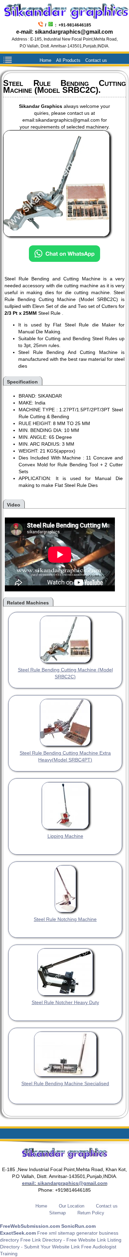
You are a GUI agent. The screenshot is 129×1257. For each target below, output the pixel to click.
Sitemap (57, 1212)
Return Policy (90, 1212)
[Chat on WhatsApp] (64, 256)
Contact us (96, 60)
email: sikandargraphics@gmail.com (64, 1183)
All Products (68, 60)
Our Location (71, 1206)
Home (45, 60)
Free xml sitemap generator (67, 1233)
